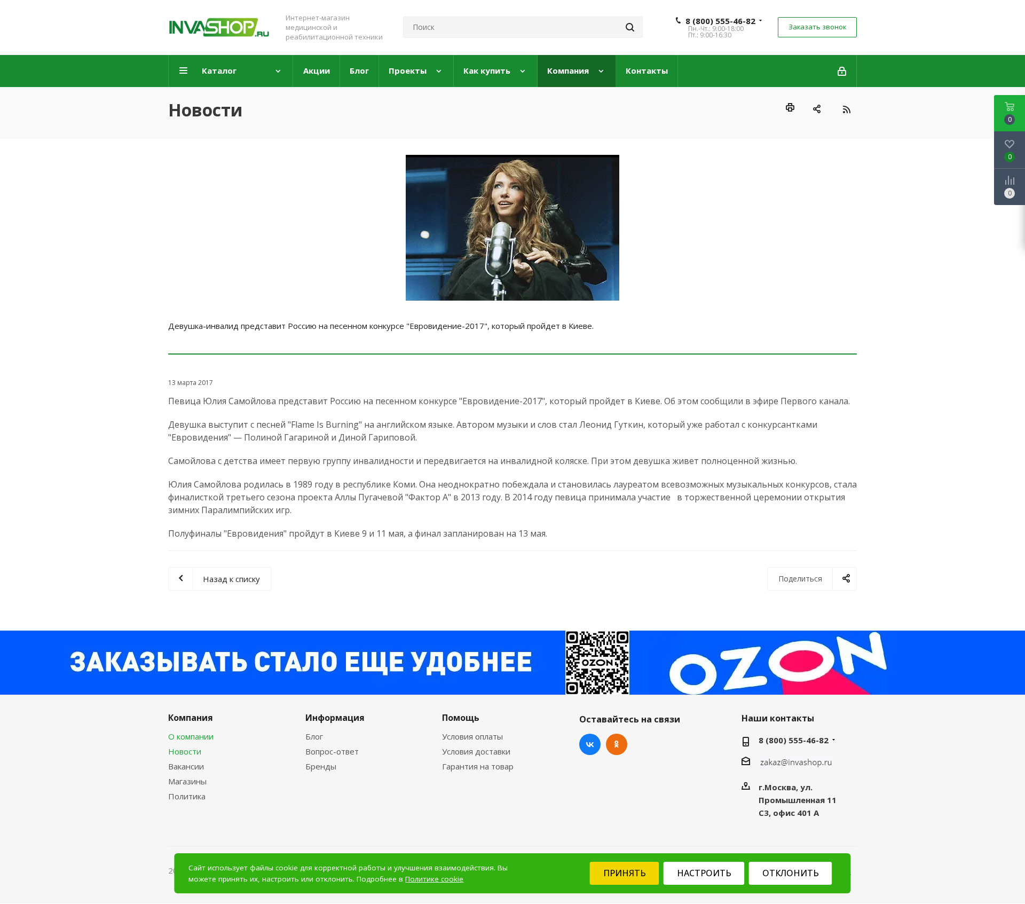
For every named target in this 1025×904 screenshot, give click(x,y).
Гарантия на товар (478, 766)
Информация (335, 718)
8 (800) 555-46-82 (720, 21)
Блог (314, 736)
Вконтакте (590, 744)
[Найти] (630, 27)
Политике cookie (434, 879)
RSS (846, 109)
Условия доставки (476, 751)
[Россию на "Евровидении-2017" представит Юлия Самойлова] (512, 228)
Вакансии (186, 766)
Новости (184, 751)
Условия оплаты (472, 736)
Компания (190, 718)
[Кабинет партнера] (842, 71)
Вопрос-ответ (332, 751)
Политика (187, 796)
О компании (191, 736)
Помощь (460, 718)
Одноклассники (616, 744)
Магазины (187, 781)
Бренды (320, 766)
